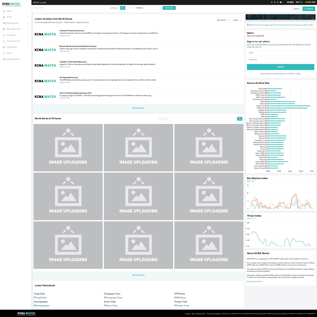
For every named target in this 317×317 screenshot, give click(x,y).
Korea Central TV (13, 41)
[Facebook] (277, 2)
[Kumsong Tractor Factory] (138, 245)
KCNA (9, 17)
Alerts (9, 53)
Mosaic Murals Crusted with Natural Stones (78, 46)
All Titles (114, 8)
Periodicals (11, 35)
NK (299, 2)
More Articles (138, 108)
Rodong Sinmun (12, 23)
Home (9, 11)
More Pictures (138, 275)
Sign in (296, 9)
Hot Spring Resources (69, 77)
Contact (188, 314)
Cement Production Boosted (72, 31)
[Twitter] (272, 2)
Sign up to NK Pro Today (290, 73)
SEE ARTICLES (169, 8)
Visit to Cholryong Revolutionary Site (76, 93)
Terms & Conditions (214, 314)
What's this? (251, 181)
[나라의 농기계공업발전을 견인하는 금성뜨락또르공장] (208, 147)
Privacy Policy (200, 314)
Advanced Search (13, 59)
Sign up (310, 9)
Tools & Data (12, 47)
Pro (310, 2)
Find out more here (254, 281)
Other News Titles (14, 29)
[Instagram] (275, 2)
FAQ (193, 314)
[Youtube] (281, 2)
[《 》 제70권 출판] (68, 147)
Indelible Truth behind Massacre (73, 62)
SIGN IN (280, 67)
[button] (280, 24)
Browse (130, 8)
